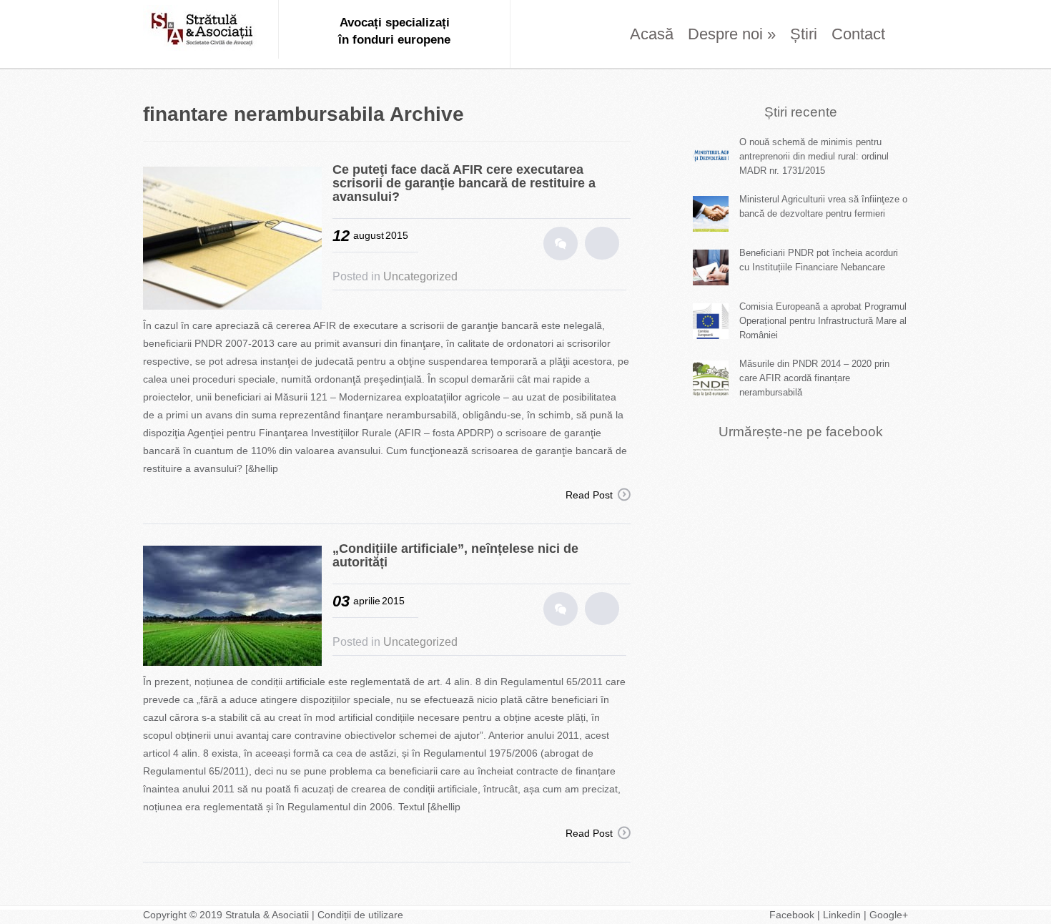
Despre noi (732, 34)
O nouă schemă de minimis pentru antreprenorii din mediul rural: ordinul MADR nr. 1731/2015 (814, 156)
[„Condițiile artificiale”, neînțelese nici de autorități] (237, 607)
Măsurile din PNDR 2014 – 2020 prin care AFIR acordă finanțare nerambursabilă (814, 378)
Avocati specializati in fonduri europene (204, 32)
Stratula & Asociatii (268, 914)
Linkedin (842, 914)
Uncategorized (420, 276)
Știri (803, 34)
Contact (858, 34)
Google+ (888, 914)
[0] (560, 243)
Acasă (651, 34)
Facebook (791, 914)
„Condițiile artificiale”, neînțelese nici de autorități (455, 555)
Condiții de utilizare (360, 914)
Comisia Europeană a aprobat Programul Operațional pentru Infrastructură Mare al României (823, 320)
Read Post (589, 495)
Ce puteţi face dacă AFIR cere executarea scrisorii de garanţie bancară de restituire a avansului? (464, 183)
